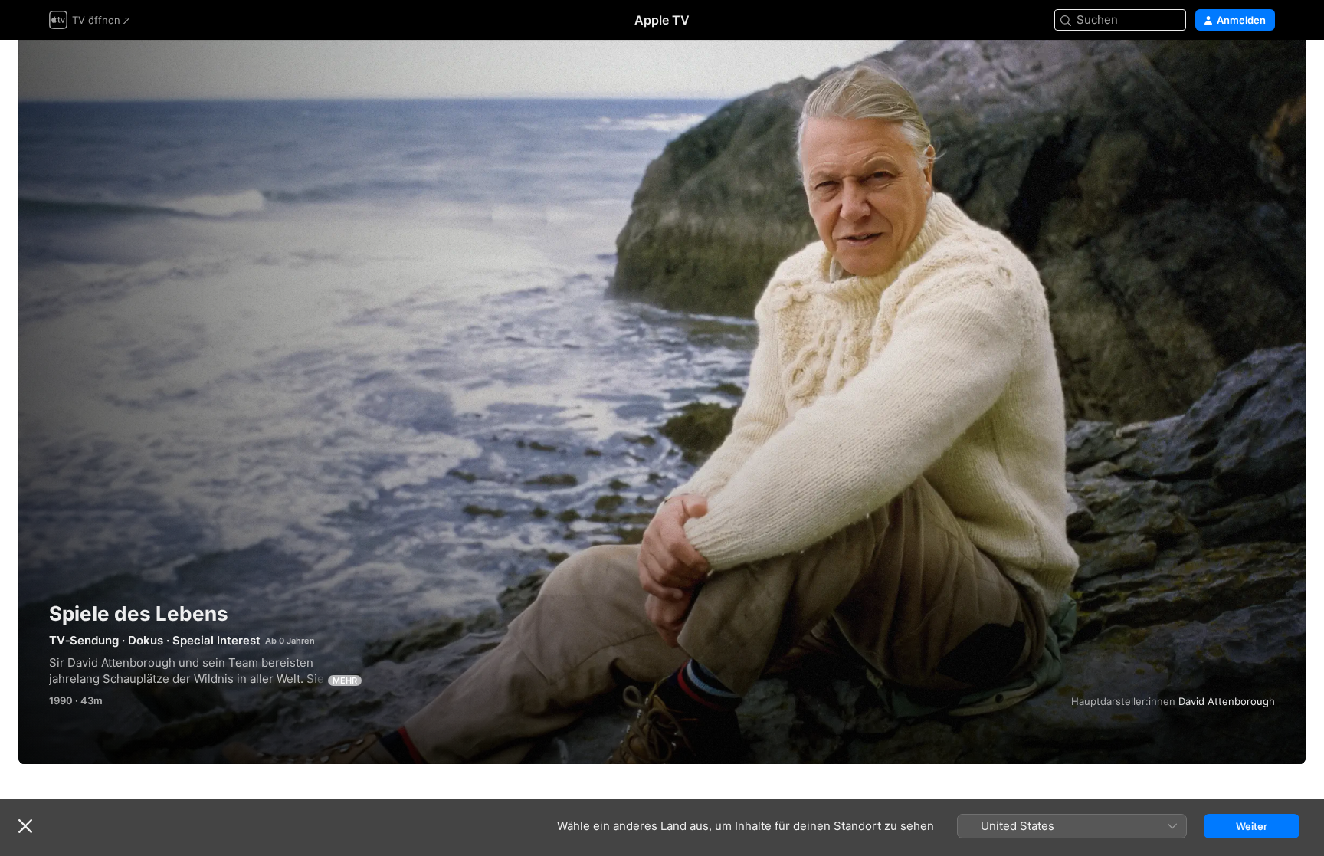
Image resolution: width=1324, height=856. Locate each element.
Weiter (1251, 826)
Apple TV (662, 20)
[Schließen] (25, 826)
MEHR (345, 680)
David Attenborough (1226, 701)
